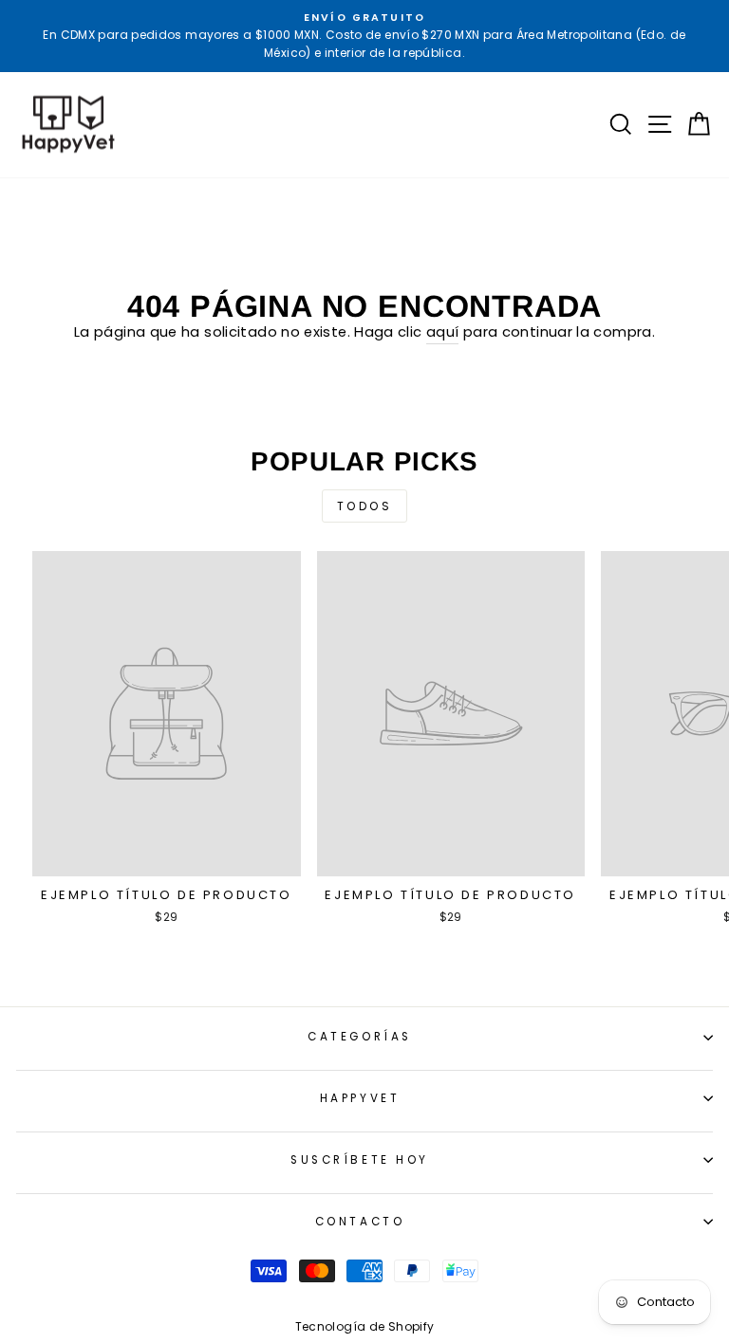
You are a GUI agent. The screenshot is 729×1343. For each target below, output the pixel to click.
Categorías (359, 1036)
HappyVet (360, 1098)
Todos (365, 506)
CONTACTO (359, 1221)
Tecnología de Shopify (365, 1326)
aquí (442, 331)
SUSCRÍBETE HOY (359, 1160)
